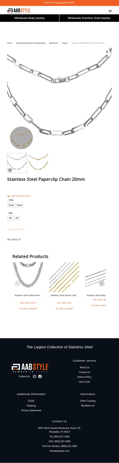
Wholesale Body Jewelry (29, 18)
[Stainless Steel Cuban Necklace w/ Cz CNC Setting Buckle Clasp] (28, 277)
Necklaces (53, 43)
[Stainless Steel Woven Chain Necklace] (64, 277)
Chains (65, 43)
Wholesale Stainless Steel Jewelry (89, 18)
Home (9, 43)
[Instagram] (34, 376)
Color (11, 200)
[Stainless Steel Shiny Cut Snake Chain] (100, 277)
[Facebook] (40, 376)
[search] (99, 11)
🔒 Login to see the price (19, 195)
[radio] (11, 205)
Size (11, 213)
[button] (110, 11)
